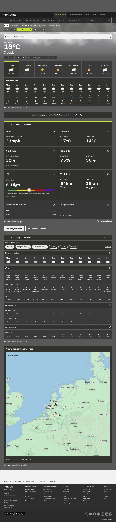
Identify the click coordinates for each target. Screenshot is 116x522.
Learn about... (92, 20)
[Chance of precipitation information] (53, 151)
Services (87, 14)
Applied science (48, 496)
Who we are (86, 489)
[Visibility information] (108, 174)
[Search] (108, 36)
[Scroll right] (110, 80)
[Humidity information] (108, 151)
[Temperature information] (110, 305)
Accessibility (107, 489)
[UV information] (53, 174)
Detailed (24, 30)
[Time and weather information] (110, 253)
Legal (105, 494)
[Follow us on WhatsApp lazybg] (110, 514)
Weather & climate (60, 14)
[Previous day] (7, 124)
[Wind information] (110, 268)
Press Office (86, 494)
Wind (7, 247)
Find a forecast (15, 20)
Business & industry (68, 494)
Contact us (86, 501)
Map (39, 30)
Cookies (106, 491)
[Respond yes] (76, 115)
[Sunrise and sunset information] (53, 204)
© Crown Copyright (107, 519)
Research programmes (75, 14)
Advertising (66, 503)
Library (45, 501)
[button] (70, 387)
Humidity (54, 247)
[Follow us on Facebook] (94, 514)
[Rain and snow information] (110, 327)
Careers (102, 14)
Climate (61, 20)
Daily (10, 30)
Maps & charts (48, 20)
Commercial (86, 491)
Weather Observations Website (10, 501)
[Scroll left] (105, 80)
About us (95, 14)
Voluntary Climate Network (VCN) (9, 506)
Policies (106, 486)
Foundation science (49, 498)
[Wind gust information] (53, 131)
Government (66, 489)
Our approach (47, 489)
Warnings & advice (32, 20)
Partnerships (86, 498)
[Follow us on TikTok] (98, 514)
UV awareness (10, 196)
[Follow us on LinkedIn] (106, 514)
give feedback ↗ (44, 25)
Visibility (73, 247)
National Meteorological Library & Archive (10, 495)
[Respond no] (81, 115)
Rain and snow (38, 247)
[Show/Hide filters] (110, 243)
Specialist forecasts (75, 20)
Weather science (48, 491)
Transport (66, 491)
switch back (56, 25)
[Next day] (11, 124)
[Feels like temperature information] (108, 131)
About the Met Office (89, 486)
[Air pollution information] (108, 204)
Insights (65, 501)
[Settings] (109, 20)
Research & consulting (69, 498)
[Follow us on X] (86, 514)
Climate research (48, 494)
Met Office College (9, 490)
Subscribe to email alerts (90, 503)
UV (64, 247)
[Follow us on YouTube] (90, 514)
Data (64, 496)
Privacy (106, 496)
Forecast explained (104, 221)
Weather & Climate (31, 486)
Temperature (21, 247)
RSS (105, 498)
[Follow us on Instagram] (102, 514)
